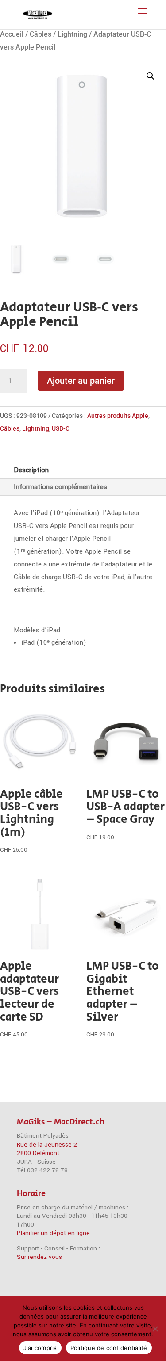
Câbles (40, 34)
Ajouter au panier (81, 380)
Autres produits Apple (117, 415)
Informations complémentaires (60, 487)
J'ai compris (40, 1347)
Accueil (11, 34)
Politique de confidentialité (108, 1347)
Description (31, 470)
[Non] (155, 1328)
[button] (150, 76)
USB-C (60, 428)
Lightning (72, 34)
